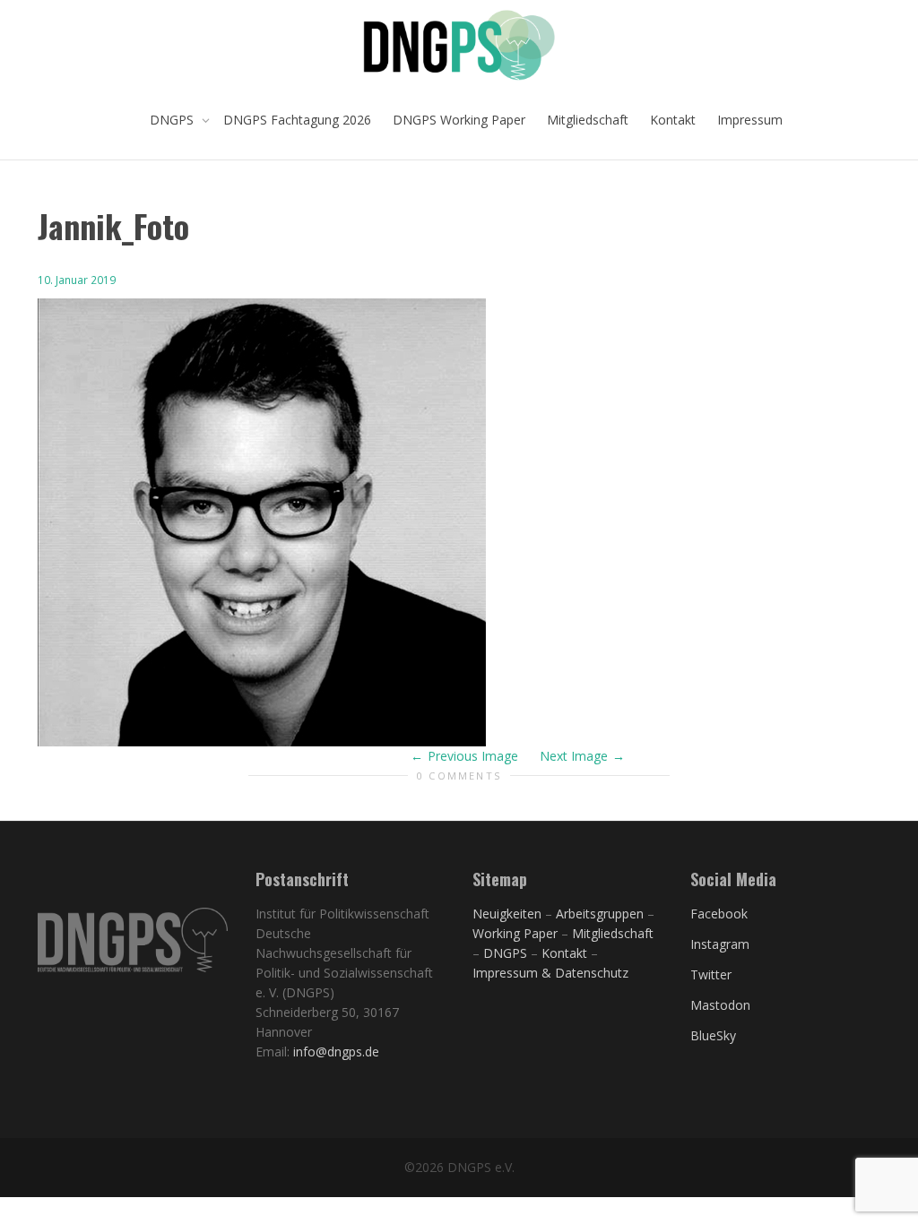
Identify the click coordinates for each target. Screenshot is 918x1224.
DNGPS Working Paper (459, 119)
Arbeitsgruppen (600, 913)
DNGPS (173, 119)
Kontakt (673, 119)
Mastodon (720, 1004)
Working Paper (515, 933)
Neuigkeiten (506, 913)
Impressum (750, 119)
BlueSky (713, 1035)
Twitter (711, 974)
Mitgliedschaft (587, 119)
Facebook (719, 913)
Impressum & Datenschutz (550, 972)
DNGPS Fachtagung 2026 (297, 119)
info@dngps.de (336, 1051)
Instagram (719, 943)
